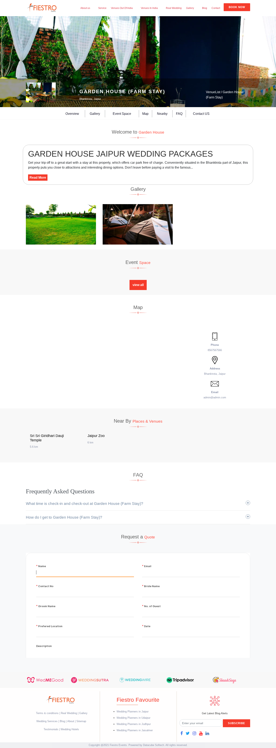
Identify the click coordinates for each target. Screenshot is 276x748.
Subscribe (236, 723)
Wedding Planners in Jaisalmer (135, 730)
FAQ (179, 113)
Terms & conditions (47, 713)
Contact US (201, 113)
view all (138, 285)
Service (102, 8)
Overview (72, 113)
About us (85, 8)
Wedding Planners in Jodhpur (134, 724)
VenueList (213, 92)
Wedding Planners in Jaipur (133, 711)
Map (145, 113)
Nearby (162, 113)
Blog (204, 8)
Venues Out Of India (122, 8)
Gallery (190, 8)
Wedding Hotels (70, 729)
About (70, 721)
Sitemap (81, 721)
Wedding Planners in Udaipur (133, 717)
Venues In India (149, 8)
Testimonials (51, 729)
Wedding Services (47, 721)
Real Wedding (174, 8)
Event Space (122, 113)
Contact (216, 8)
